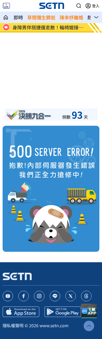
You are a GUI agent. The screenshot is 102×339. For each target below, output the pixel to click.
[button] (78, 5)
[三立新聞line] (55, 296)
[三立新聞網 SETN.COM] (6, 17)
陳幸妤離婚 (71, 17)
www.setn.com (54, 325)
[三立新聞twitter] (71, 296)
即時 (18, 17)
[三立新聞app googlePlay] (62, 312)
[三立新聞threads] (86, 296)
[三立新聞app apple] (21, 312)
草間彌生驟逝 (41, 17)
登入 (95, 5)
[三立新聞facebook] (24, 296)
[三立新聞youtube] (8, 296)
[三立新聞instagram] (39, 296)
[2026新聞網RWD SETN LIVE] (6, 6)
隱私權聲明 (13, 325)
